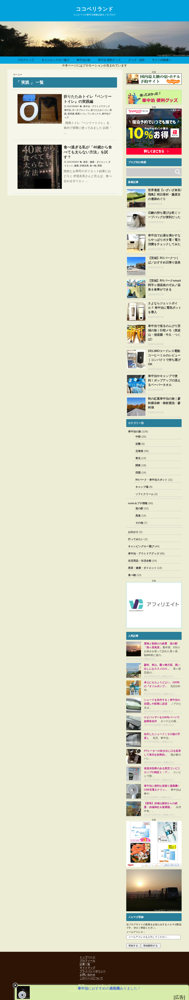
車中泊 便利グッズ (109, 59)
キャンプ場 (141, 486)
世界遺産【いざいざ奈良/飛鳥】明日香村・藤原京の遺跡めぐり (164, 194)
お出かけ (133, 531)
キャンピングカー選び (55, 59)
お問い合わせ (87, 974)
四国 (138, 472)
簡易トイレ (80, 113)
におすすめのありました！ (109, 988)
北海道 (139, 450)
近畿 (138, 443)
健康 (76, 165)
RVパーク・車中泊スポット (151, 479)
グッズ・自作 (136, 59)
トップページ (87, 957)
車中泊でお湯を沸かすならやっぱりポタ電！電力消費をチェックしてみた (164, 240)
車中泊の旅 (83, 59)
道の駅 (139, 508)
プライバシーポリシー (93, 971)
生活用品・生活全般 (139, 560)
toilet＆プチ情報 (137, 503)
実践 (99, 165)
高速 (138, 515)
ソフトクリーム (144, 494)
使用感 (71, 113)
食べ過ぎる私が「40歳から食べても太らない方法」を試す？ (88, 152)
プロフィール (87, 960)
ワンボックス (94, 113)
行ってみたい (136, 539)
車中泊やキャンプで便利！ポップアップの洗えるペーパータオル (164, 380)
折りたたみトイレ (100, 110)
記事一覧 (85, 964)
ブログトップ (26, 59)
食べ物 (93, 165)
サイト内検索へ (161, 59)
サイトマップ (87, 967)
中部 (138, 436)
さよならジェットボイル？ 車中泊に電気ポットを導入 (164, 308)
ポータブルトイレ (81, 110)
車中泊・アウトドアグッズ (96, 106)
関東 (138, 465)
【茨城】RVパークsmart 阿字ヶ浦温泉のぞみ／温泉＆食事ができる (164, 285)
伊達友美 (84, 165)
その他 (139, 522)
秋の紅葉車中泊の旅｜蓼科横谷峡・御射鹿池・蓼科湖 (164, 403)
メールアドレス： (135, 932)
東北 (138, 458)
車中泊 (67, 110)
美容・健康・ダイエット (95, 162)
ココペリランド (94, 9)
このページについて (91, 978)
